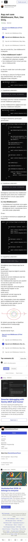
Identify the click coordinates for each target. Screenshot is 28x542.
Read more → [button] (14, 420)
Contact (20, 524)
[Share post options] (25, 539)
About (15, 524)
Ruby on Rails (14, 534)
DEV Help (19, 520)
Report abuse (19, 373)
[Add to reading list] (16, 539)
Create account (22, 2)
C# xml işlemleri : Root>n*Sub (9, 457)
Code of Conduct (10, 373)
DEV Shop (18, 526)
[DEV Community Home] (6, 2)
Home (4, 518)
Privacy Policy (15, 529)
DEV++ (17, 518)
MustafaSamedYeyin (10, 5)
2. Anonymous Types (6, 463)
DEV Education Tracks (11, 520)
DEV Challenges (11, 518)
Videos (22, 518)
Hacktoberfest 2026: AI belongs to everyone (11, 489)
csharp (3, 23)
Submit (6, 368)
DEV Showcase (8, 524)
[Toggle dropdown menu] (26, 378)
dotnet (9, 23)
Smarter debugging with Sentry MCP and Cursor (12, 400)
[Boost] (21, 539)
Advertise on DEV (7, 522)
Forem (8, 531)
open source (16, 531)
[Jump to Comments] (10, 539)
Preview (14, 368)
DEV (8, 532)
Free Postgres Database (9, 526)
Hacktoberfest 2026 (6, 498)
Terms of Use (23, 529)
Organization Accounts (18, 522)
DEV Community (5, 513)
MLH (23, 526)
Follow (14, 433)
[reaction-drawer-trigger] (3, 539)
